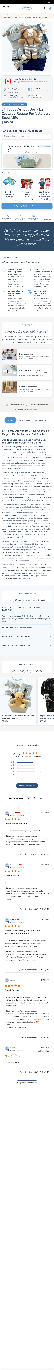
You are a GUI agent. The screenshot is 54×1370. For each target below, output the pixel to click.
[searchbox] (15, 798)
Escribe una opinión (27, 785)
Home (5, 15)
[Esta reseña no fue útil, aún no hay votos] (46, 854)
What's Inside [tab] (24, 420)
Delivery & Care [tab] (41, 420)
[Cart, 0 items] (50, 8)
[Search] (8, 7)
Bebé (9, 15)
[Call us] (45, 8)
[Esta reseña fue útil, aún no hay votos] (42, 854)
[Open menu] (3, 7)
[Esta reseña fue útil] (41, 909)
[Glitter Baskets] (27, 8)
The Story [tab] (10, 420)
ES (49, 2)
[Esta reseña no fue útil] (45, 909)
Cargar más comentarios (27, 1082)
